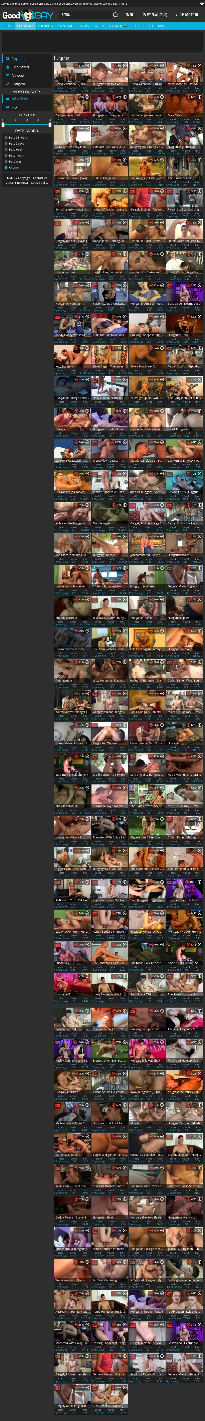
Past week (15, 149)
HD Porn (138, 26)
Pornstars (65, 26)
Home (9, 26)
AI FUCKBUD (157, 26)
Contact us (40, 178)
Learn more (120, 3)
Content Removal (17, 183)
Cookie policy (39, 183)
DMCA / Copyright (18, 178)
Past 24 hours (18, 137)
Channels (45, 26)
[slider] (3, 125)
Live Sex (99, 26)
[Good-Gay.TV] (30, 14)
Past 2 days (16, 143)
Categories (25, 26)
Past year (15, 161)
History (83, 26)
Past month (16, 155)
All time (14, 167)
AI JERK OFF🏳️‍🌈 (118, 26)
